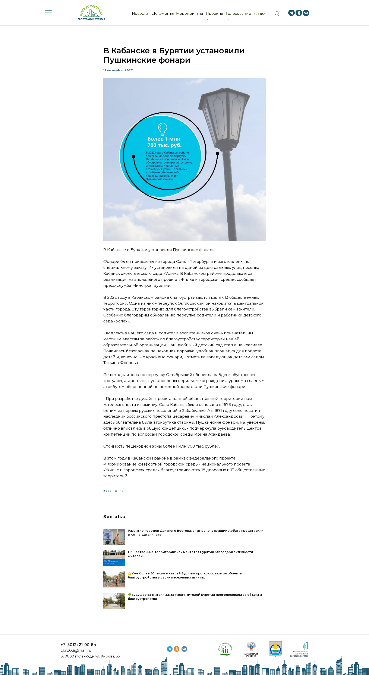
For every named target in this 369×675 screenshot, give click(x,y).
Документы (163, 13)
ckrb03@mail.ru (76, 650)
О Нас (259, 14)
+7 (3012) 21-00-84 (78, 644)
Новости (140, 13)
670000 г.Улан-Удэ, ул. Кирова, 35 (90, 656)
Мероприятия (189, 13)
